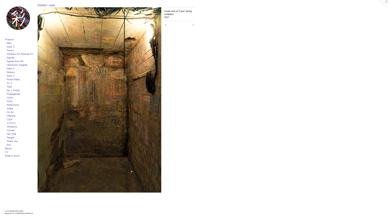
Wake (10, 108)
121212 (11, 122)
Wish (9, 101)
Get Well (11, 133)
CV (6, 152)
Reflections (13, 104)
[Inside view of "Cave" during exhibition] (99, 100)
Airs (9, 144)
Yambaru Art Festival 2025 (21, 53)
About (8, 148)
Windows (12, 126)
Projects (9, 39)
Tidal (9, 86)
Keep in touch (12, 155)
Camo (10, 97)
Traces (10, 50)
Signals (10, 57)
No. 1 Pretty (13, 90)
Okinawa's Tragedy (17, 64)
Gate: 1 (11, 75)
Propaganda (13, 93)
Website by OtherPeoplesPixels (19, 213)
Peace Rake (13, 79)
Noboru (11, 72)
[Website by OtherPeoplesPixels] (382, 6)
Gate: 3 (11, 46)
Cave (9, 119)
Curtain (11, 130)
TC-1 (9, 82)
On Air (10, 112)
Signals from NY (15, 61)
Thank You (12, 141)
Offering (11, 115)
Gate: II (10, 68)
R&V (9, 43)
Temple (10, 137)
